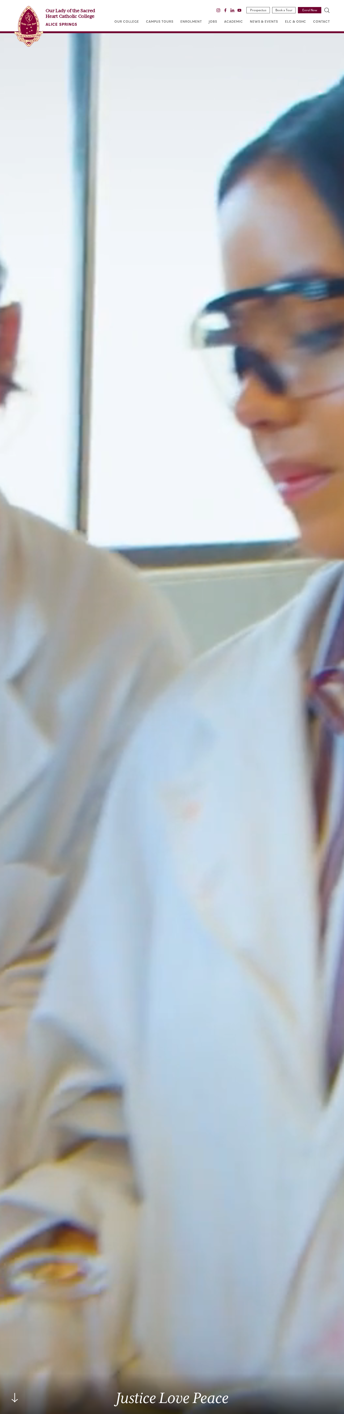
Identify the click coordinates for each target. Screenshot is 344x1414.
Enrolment (191, 21)
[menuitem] (126, 21)
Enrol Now (309, 10)
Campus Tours (159, 21)
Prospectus (258, 10)
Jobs (213, 21)
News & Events (264, 21)
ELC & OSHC (295, 21)
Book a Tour (284, 10)
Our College (126, 21)
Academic (233, 21)
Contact (321, 21)
